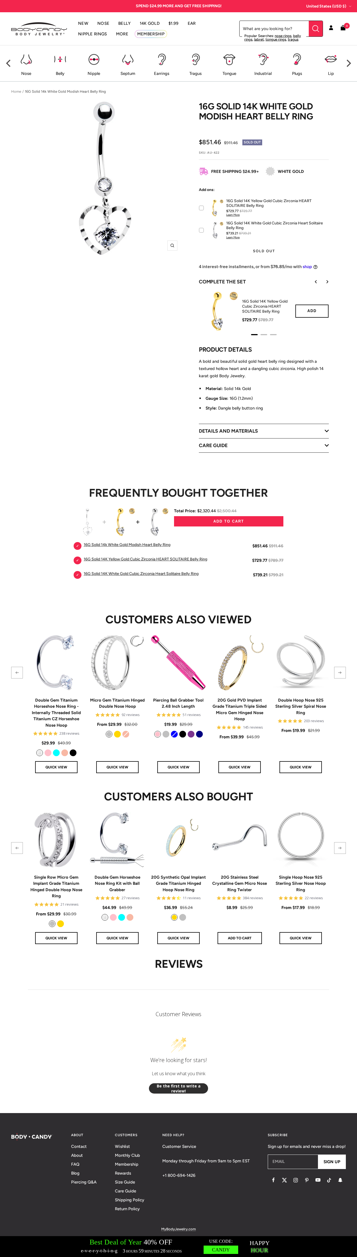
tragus (293, 39)
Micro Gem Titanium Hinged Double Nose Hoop (117, 703)
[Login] (331, 28)
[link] (39, 752)
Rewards (123, 1173)
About (77, 1155)
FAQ (75, 1164)
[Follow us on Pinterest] (306, 1180)
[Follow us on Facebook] (273, 1180)
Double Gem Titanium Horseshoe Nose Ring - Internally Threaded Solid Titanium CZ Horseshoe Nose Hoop (56, 713)
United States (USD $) (326, 6)
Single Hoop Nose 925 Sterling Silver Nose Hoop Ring (301, 883)
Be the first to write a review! (179, 1088)
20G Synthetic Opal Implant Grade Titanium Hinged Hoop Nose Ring (178, 883)
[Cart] (343, 29)
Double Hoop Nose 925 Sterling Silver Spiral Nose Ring (300, 706)
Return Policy (127, 1208)
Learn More (233, 215)
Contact (79, 1146)
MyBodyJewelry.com (178, 1229)
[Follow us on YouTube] (318, 1180)
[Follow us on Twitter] (284, 1180)
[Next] (348, 63)
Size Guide (125, 1182)
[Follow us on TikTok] (329, 1180)
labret (259, 39)
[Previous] (9, 63)
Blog (75, 1173)
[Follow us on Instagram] (295, 1180)
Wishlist (122, 1146)
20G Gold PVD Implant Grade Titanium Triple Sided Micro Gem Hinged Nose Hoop (240, 710)
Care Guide (125, 1191)
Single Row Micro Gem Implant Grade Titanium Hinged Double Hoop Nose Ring (56, 887)
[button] (17, 672)
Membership (126, 1164)
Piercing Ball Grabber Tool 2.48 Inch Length (178, 703)
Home (16, 91)
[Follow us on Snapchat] (340, 1180)
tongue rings (276, 39)
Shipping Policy (129, 1199)
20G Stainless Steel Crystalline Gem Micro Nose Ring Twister (239, 883)
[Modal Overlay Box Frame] (178, 1246)
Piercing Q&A (84, 1182)
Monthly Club (127, 1155)
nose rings (283, 36)
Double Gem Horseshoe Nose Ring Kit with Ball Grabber (117, 883)
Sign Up (332, 1161)
